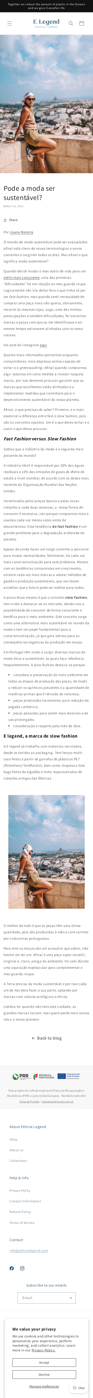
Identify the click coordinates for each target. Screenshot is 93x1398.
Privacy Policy (20, 1190)
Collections (18, 1161)
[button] (9, 23)
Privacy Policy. (44, 1350)
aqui (43, 345)
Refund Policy (20, 1212)
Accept (44, 1362)
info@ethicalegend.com (29, 1250)
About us (17, 1150)
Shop (13, 1139)
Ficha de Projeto (30, 1101)
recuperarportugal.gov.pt (57, 1101)
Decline (44, 1374)
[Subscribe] (70, 1298)
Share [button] (13, 220)
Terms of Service (22, 1223)
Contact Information (25, 1201)
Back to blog (49, 1038)
